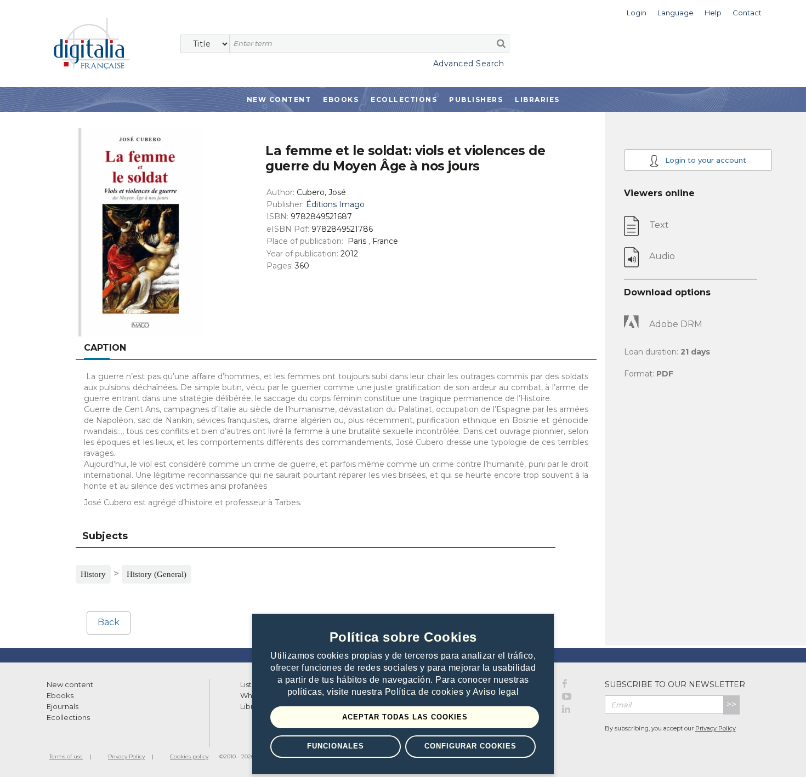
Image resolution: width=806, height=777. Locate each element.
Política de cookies (425, 691)
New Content (279, 99)
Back (109, 622)
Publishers (476, 99)
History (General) (156, 574)
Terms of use (66, 756)
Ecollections (404, 99)
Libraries (537, 99)
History (93, 574)
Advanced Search (468, 63)
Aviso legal (496, 691)
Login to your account (704, 160)
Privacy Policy (715, 728)
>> (731, 704)
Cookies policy (189, 756)
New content (70, 684)
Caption (105, 347)
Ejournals (62, 706)
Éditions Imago (335, 204)
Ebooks (341, 99)
